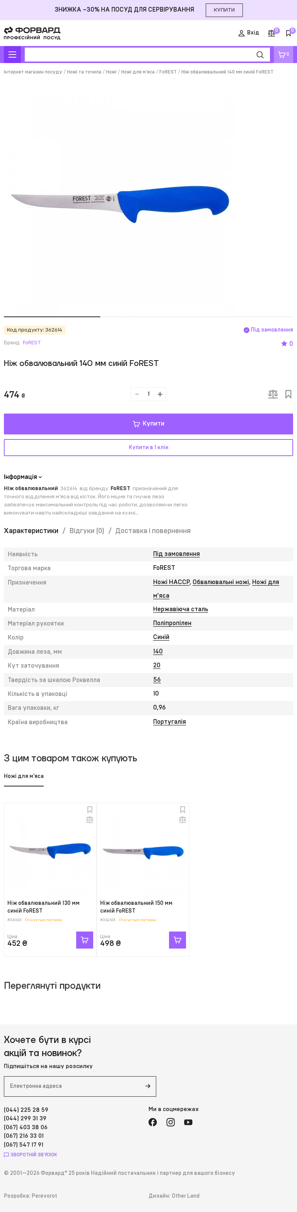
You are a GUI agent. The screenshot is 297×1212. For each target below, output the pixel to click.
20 (156, 665)
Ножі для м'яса (138, 72)
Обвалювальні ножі (221, 582)
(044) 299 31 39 (25, 1118)
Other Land (186, 1196)
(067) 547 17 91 (23, 1145)
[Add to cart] (84, 940)
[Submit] (147, 1086)
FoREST (168, 72)
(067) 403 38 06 (26, 1127)
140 (158, 651)
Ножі (111, 72)
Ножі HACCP (171, 582)
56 (157, 680)
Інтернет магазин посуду (33, 72)
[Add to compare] (273, 394)
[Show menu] (12, 54)
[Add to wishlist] (288, 394)
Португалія (169, 722)
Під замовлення (176, 554)
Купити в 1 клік (149, 447)
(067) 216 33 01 (24, 1136)
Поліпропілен (172, 623)
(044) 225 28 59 (26, 1110)
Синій (161, 637)
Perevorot (44, 1196)
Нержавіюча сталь (180, 609)
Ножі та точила (84, 72)
